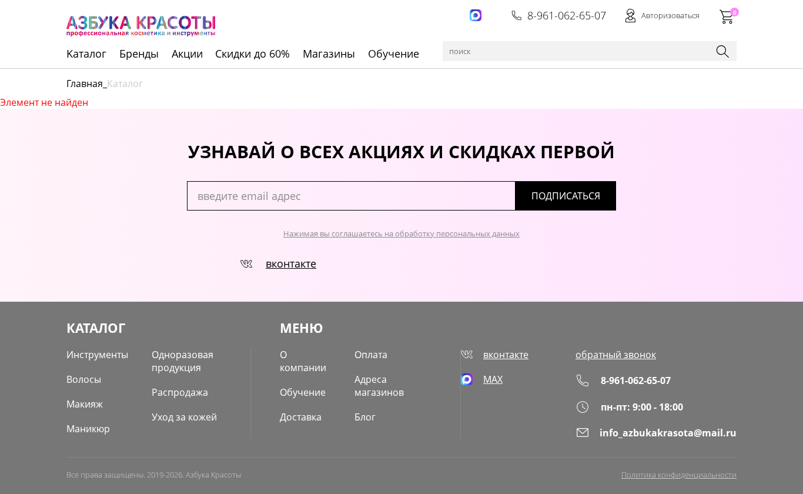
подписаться (565, 195)
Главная (84, 83)
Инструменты (97, 354)
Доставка (301, 416)
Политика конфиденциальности (679, 474)
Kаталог (86, 53)
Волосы (83, 379)
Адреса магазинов (379, 386)
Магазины (329, 53)
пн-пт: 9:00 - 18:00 (642, 406)
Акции (187, 53)
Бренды (139, 53)
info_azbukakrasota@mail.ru (668, 432)
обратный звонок (616, 354)
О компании (303, 361)
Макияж (84, 404)
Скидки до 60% (252, 53)
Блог (365, 416)
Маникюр (88, 428)
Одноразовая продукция (182, 361)
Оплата (370, 354)
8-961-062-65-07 (566, 15)
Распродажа (180, 392)
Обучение (393, 53)
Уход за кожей (184, 416)
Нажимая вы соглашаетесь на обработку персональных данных (401, 233)
